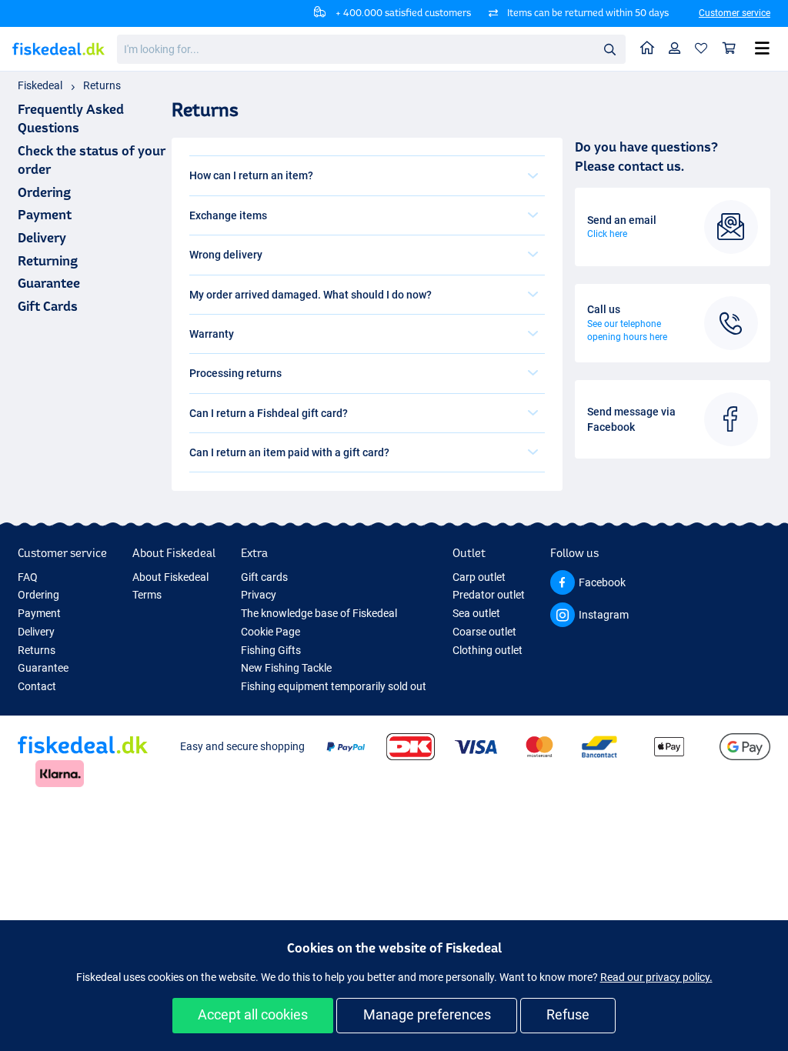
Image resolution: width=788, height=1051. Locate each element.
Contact (37, 686)
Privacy (258, 595)
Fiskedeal (40, 85)
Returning (48, 260)
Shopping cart (729, 49)
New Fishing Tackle (286, 668)
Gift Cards (48, 306)
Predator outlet (488, 595)
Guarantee (49, 282)
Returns (102, 85)
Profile (675, 49)
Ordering (44, 192)
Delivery (42, 237)
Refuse (567, 1014)
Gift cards (264, 577)
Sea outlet (476, 613)
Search (609, 48)
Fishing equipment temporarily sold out (333, 686)
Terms (147, 595)
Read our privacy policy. (656, 977)
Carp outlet (479, 577)
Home (647, 49)
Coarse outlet (484, 632)
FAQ (28, 577)
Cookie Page (270, 632)
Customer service (734, 13)
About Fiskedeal (170, 577)
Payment (45, 214)
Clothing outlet (487, 650)
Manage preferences (427, 1014)
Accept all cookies (253, 1014)
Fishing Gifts (271, 650)
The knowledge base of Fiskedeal (319, 613)
